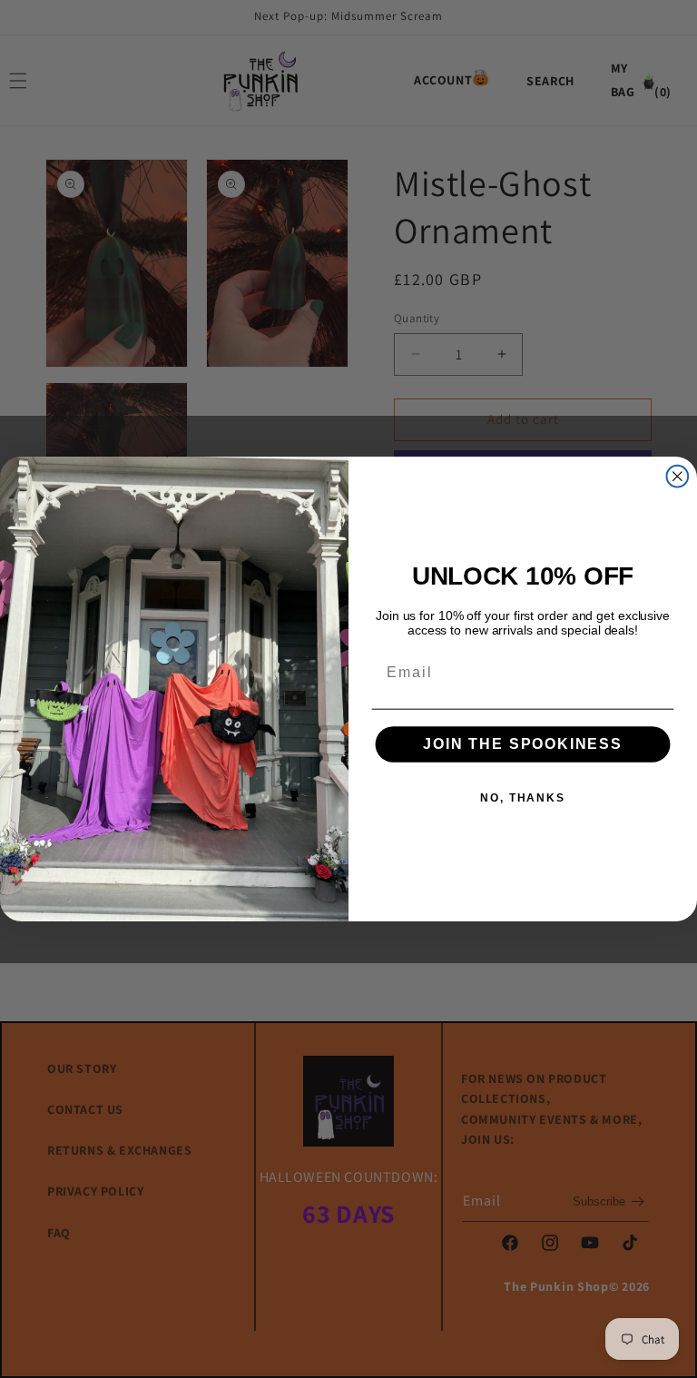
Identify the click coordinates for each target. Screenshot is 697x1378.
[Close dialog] (678, 476)
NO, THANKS (522, 798)
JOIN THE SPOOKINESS (523, 745)
